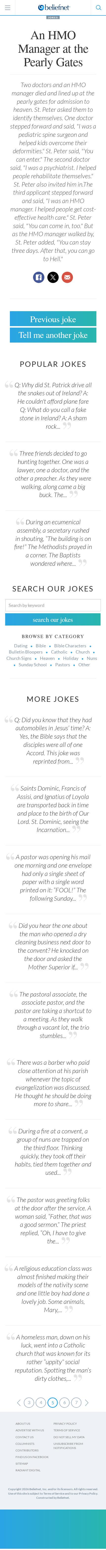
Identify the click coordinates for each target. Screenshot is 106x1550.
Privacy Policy (65, 1423)
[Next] (86, 1402)
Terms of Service (66, 1430)
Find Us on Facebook (32, 1457)
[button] (98, 7)
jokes (53, 17)
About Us (23, 1423)
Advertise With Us (30, 1430)
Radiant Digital (28, 1470)
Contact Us (25, 1437)
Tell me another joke (53, 334)
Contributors (27, 1450)
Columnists (25, 1444)
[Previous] (18, 1402)
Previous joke (53, 319)
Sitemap (22, 1463)
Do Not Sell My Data (69, 1437)
